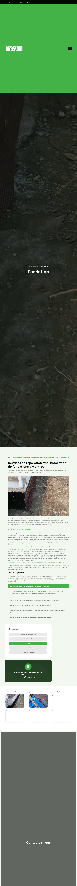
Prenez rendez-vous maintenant (28, 672)
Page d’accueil (33, 266)
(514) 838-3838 (28, 677)
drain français (21, 550)
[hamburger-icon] (70, 48)
